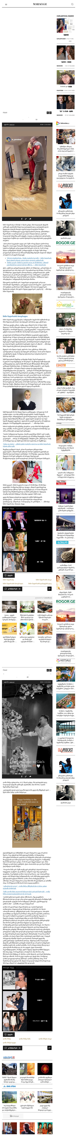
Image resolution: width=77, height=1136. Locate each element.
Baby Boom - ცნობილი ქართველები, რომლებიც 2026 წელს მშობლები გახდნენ (39, 1021)
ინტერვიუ (60, 66)
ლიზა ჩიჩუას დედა (9, 1042)
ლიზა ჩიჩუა (7, 1039)
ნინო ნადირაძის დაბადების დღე (40, 583)
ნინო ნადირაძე (8, 580)
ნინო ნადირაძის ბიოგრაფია (13, 583)
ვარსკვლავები (61, 39)
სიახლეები (60, 90)
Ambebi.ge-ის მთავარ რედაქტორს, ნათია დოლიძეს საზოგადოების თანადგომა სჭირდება (65, 86)
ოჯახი (5, 113)
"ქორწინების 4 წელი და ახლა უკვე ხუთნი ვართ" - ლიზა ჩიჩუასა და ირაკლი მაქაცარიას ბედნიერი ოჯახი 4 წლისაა (39, 979)
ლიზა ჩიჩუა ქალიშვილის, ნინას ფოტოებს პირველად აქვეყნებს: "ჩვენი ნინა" (39, 1000)
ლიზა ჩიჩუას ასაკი (45, 1039)
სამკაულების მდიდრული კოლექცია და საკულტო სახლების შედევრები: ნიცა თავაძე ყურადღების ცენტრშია (66, 35)
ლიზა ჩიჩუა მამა (24, 1039)
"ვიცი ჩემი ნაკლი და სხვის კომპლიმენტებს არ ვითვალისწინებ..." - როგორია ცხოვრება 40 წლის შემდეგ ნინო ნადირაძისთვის (40, 541)
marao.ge (11, 124)
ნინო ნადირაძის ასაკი (44, 580)
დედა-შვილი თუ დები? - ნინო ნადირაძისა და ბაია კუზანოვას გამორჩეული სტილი (39, 561)
